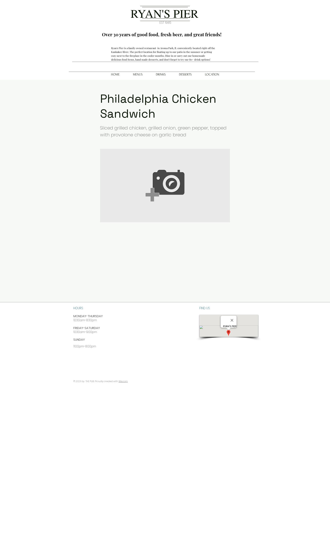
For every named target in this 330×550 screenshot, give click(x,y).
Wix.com (123, 381)
